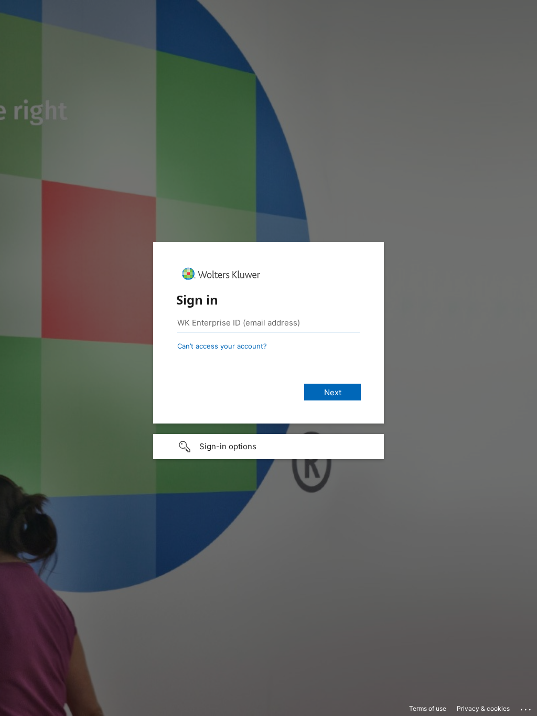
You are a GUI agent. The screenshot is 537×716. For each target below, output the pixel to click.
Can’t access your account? (222, 346)
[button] (268, 446)
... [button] (526, 707)
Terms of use (427, 708)
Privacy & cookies (483, 708)
